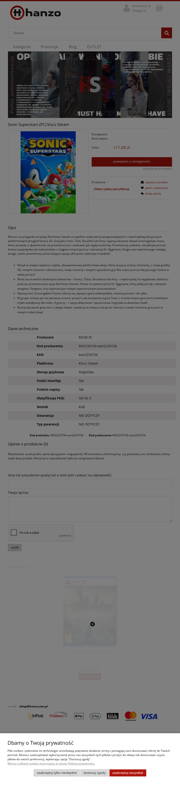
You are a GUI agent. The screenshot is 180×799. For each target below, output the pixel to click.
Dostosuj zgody (94, 773)
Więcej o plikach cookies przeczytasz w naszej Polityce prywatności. (51, 763)
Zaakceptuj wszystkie (127, 773)
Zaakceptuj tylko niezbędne (57, 773)
